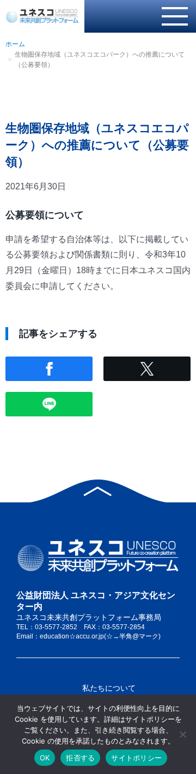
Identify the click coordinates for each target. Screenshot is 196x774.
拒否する (80, 757)
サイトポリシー (136, 757)
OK (45, 757)
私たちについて (109, 688)
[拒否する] (182, 734)
